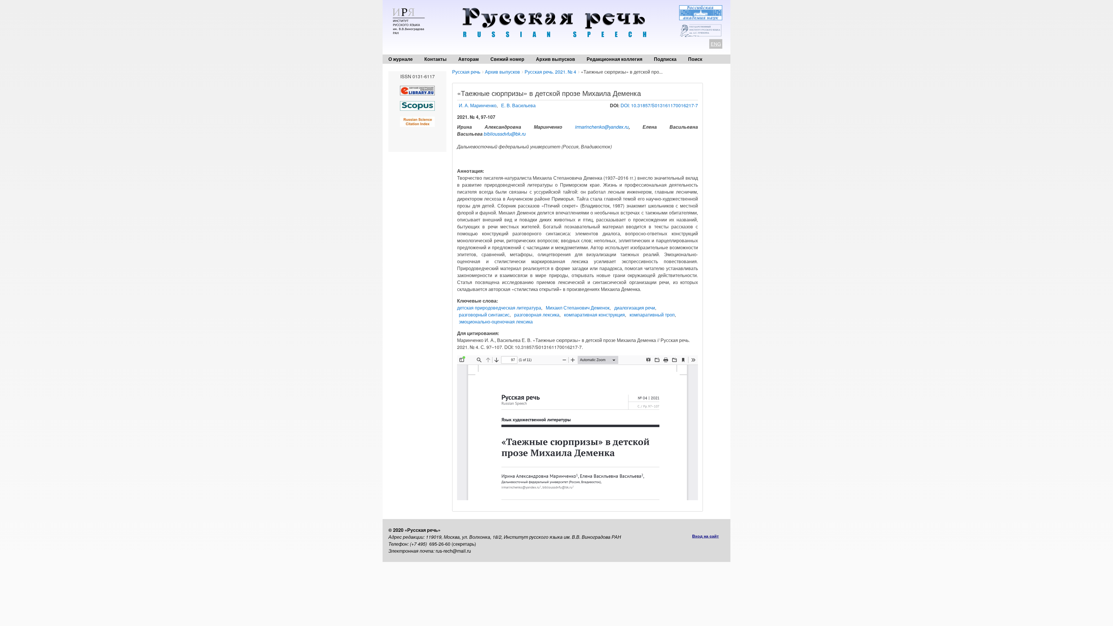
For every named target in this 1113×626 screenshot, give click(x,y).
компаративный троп (652, 314)
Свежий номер (507, 59)
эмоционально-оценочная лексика (496, 321)
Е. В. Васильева (518, 105)
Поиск (695, 59)
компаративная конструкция (594, 314)
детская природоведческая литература (499, 307)
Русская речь (466, 71)
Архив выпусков (555, 59)
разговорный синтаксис (484, 314)
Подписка (665, 59)
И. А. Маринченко (478, 105)
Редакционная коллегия (614, 59)
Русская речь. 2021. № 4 (550, 71)
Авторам (468, 59)
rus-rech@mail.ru (453, 550)
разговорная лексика (536, 314)
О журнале (400, 59)
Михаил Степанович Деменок (578, 307)
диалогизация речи (634, 307)
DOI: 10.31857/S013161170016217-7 (659, 105)
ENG (716, 44)
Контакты (435, 59)
